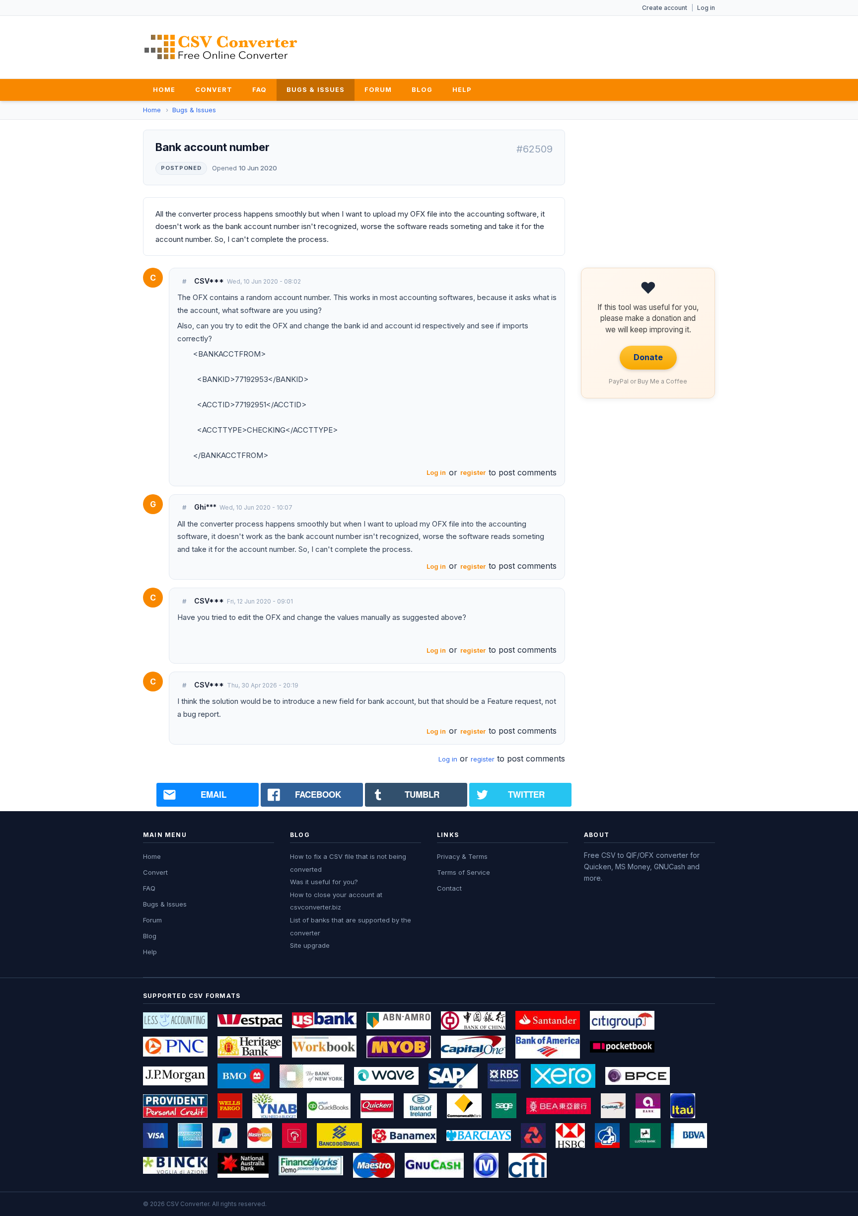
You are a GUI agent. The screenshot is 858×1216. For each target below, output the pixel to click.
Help (461, 89)
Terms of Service (463, 872)
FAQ (259, 89)
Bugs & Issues (315, 89)
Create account (664, 7)
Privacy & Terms (462, 856)
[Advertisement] (534, 45)
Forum (378, 89)
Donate (648, 357)
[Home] (221, 47)
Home (164, 89)
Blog (422, 89)
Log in (706, 7)
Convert (213, 89)
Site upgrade (310, 945)
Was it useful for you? (324, 882)
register (473, 472)
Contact (449, 888)
